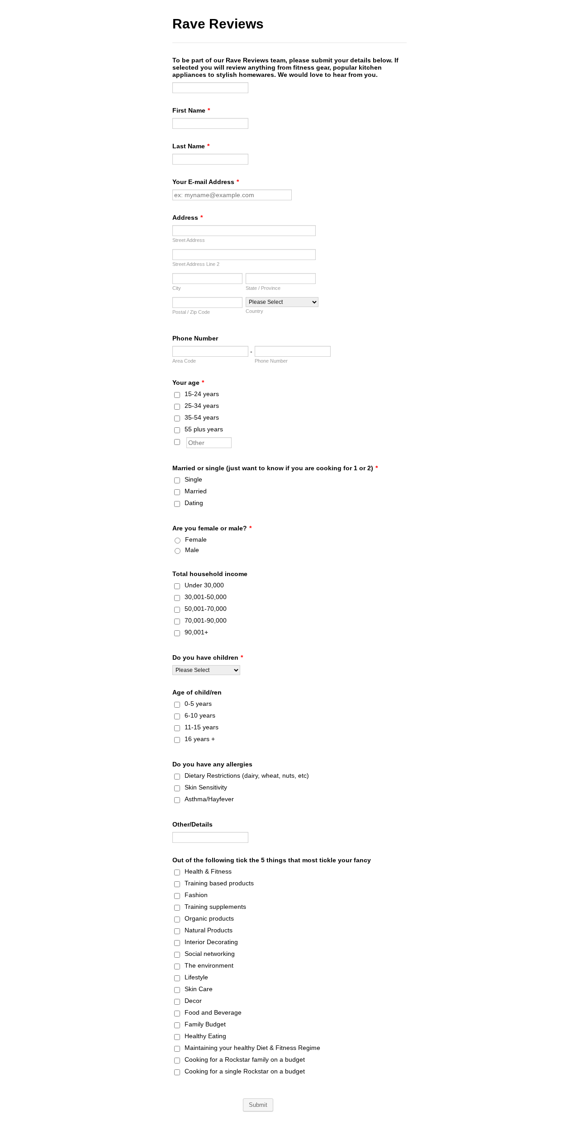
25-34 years (202, 405)
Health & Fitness (208, 871)
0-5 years (198, 703)
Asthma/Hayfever (209, 799)
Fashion (196, 894)
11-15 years (201, 727)
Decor (193, 1000)
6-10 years (200, 715)
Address (187, 217)
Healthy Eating (205, 1036)
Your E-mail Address (205, 181)
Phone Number (195, 338)
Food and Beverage (213, 1012)
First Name (191, 110)
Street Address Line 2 (195, 264)
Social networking (210, 953)
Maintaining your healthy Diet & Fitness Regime (252, 1047)
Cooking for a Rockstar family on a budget (245, 1059)
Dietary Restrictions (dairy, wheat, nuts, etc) (247, 775)
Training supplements (215, 906)
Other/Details (192, 824)
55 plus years (204, 429)
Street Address (188, 240)
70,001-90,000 (206, 620)
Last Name (190, 146)
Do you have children (207, 657)
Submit (258, 1104)
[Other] (185, 440)
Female (196, 539)
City (176, 288)
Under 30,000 (204, 585)
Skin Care (199, 989)
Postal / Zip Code (191, 312)
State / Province (263, 288)
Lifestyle (196, 977)
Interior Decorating (211, 941)
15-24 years (202, 393)
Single (193, 479)
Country (254, 311)
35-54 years (202, 417)
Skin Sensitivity (206, 787)
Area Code (184, 361)
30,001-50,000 (206, 596)
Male (192, 549)
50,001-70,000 (206, 608)
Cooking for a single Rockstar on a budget (245, 1071)
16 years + (200, 738)
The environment (209, 965)
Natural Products (209, 930)
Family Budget (205, 1024)
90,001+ (196, 632)
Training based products (219, 883)
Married (196, 491)
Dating (194, 502)
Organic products (209, 918)
